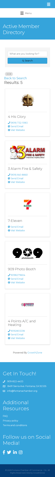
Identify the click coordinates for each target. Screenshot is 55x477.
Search (29, 60)
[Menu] (48, 4)
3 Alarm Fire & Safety (25, 169)
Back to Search (15, 78)
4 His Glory (17, 117)
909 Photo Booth (22, 269)
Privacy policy (10, 420)
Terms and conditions (15, 425)
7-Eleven (15, 221)
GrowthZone (35, 352)
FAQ (5, 416)
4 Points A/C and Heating (22, 323)
